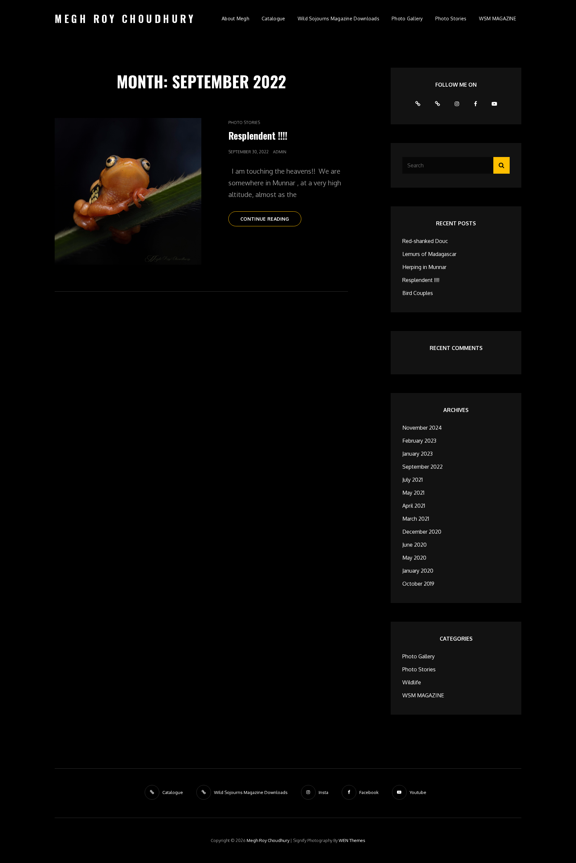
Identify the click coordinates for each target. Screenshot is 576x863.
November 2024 (422, 427)
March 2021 (415, 518)
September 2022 (422, 466)
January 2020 (417, 570)
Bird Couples (417, 293)
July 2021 (412, 479)
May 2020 (414, 557)
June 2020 (414, 544)
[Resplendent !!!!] (128, 191)
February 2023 (419, 440)
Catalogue (273, 18)
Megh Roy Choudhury (125, 18)
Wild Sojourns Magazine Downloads (338, 18)
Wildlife (411, 682)
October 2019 (418, 583)
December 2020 (421, 531)
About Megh (235, 18)
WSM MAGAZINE (497, 18)
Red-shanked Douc (425, 241)
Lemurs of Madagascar (429, 254)
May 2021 (413, 492)
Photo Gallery (407, 18)
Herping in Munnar (424, 267)
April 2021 (413, 505)
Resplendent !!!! (257, 135)
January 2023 (417, 453)
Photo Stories (451, 18)
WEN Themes (352, 840)
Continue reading (270, 221)
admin (279, 151)
